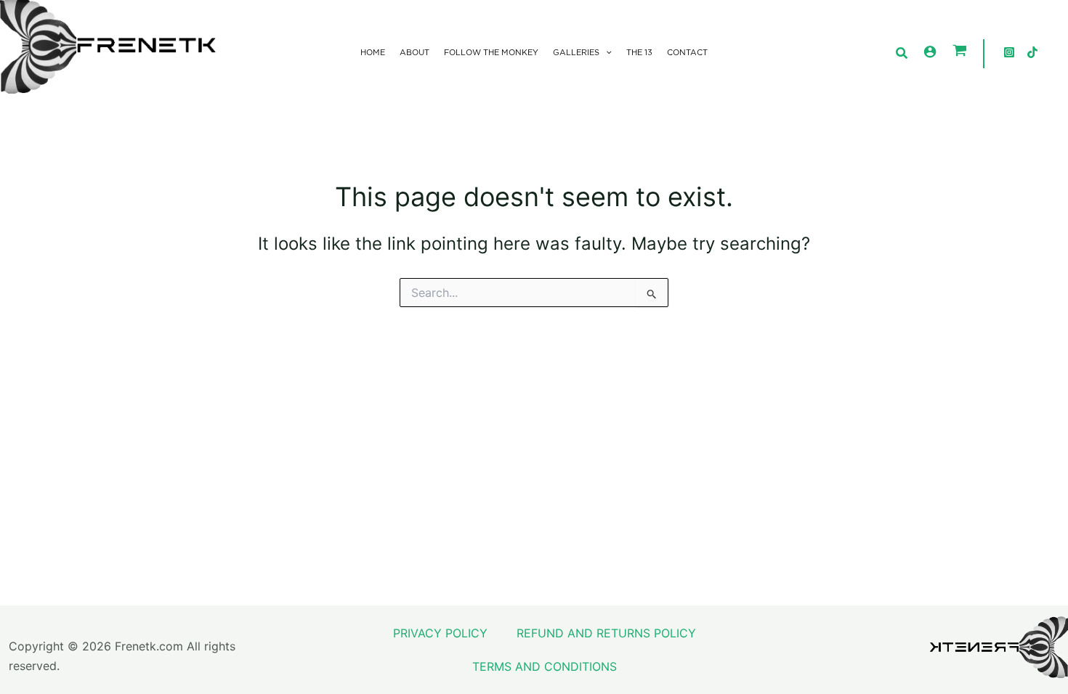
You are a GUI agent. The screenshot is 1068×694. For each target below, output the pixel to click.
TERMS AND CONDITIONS (544, 666)
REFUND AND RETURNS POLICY (606, 633)
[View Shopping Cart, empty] (959, 52)
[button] (605, 53)
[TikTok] (1032, 52)
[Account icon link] (929, 51)
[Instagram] (1009, 52)
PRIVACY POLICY (440, 633)
